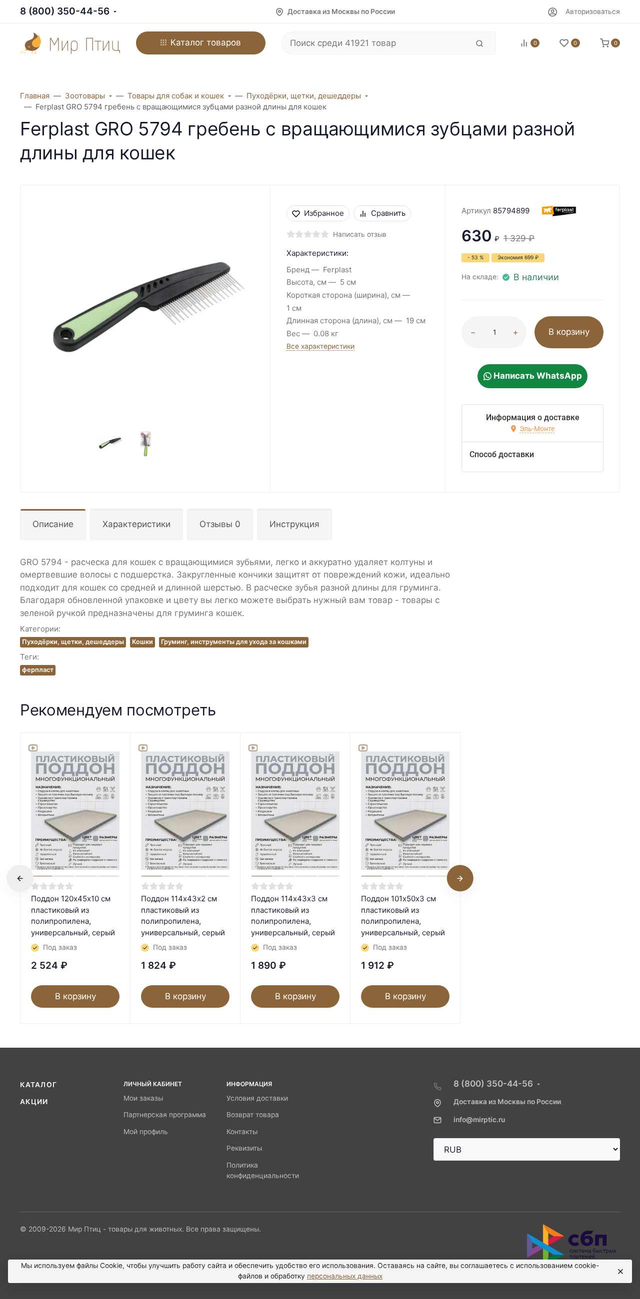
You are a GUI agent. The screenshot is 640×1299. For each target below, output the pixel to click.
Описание (53, 524)
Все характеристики (320, 346)
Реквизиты (244, 1148)
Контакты (242, 1132)
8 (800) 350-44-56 (65, 11)
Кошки (142, 642)
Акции (34, 1102)
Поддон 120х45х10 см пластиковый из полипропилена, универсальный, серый (73, 915)
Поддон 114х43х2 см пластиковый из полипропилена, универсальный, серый (183, 915)
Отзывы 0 (220, 524)
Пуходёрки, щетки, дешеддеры (73, 642)
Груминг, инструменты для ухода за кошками (233, 642)
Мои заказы (143, 1098)
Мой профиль (146, 1132)
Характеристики (136, 524)
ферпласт (38, 669)
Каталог (38, 1085)
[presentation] (20, 878)
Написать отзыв (359, 234)
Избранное (324, 213)
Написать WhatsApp (537, 376)
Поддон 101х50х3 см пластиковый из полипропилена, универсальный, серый (403, 915)
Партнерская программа (165, 1115)
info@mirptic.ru (479, 1120)
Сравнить (388, 213)
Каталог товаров (205, 42)
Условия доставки (257, 1098)
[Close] (620, 1271)
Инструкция (295, 524)
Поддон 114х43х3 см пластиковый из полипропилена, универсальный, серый (293, 915)
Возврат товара (252, 1115)
